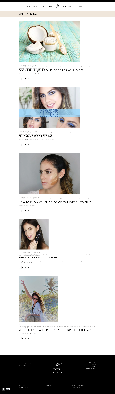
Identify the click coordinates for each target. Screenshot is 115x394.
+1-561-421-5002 (27, 365)
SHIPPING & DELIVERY (24, 387)
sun (94, 326)
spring (39, 68)
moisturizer (21, 68)
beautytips (54, 66)
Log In (110, 0)
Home (84, 14)
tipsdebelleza (21, 200)
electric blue (67, 132)
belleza (58, 66)
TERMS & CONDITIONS (78, 385)
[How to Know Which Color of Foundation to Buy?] (57, 173)
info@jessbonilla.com (6, 0)
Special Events (92, 362)
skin (37, 68)
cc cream (63, 254)
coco (64, 66)
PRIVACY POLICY (76, 387)
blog (61, 66)
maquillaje (27, 134)
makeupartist (21, 134)
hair (71, 132)
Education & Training (90, 368)
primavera (28, 68)
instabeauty (77, 66)
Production (93, 366)
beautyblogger (37, 66)
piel (25, 68)
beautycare (43, 66)
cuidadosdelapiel (62, 198)
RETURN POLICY (23, 385)
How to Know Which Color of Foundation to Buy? (55, 202)
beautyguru (48, 66)
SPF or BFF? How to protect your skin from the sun (55, 330)
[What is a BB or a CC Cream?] (57, 234)
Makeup (24, 65)
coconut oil (72, 66)
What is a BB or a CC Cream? (38, 257)
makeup (90, 132)
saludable (33, 68)
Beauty (24, 197)
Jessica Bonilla (32, 65)
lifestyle (82, 66)
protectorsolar (22, 255)
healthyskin (75, 254)
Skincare (28, 252)
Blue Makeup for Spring (35, 136)
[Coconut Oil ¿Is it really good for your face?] (49, 41)
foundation (69, 198)
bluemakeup (61, 132)
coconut (67, 66)
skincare (94, 198)
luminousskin (87, 66)
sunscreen (31, 255)
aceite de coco (22, 66)
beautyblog (31, 66)
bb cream (21, 254)
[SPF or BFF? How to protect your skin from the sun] (57, 299)
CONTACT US (48, 385)
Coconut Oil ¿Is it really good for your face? (51, 70)
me (91, 66)
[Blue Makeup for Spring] (49, 107)
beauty (26, 66)
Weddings (93, 364)
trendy (43, 68)
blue (57, 132)
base (20, 198)
